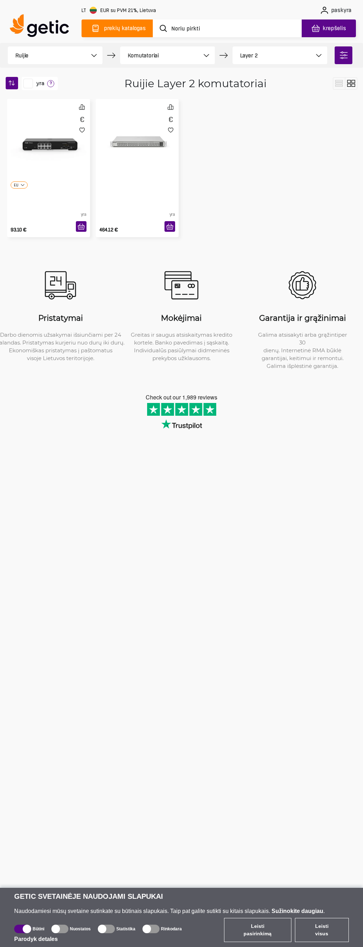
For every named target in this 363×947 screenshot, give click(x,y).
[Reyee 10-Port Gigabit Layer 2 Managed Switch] (48, 129)
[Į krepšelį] (81, 226)
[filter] (343, 55)
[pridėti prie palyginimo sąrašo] (81, 106)
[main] (42, 27)
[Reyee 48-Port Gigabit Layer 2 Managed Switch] (137, 129)
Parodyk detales (36, 939)
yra (40, 83)
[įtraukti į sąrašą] (82, 129)
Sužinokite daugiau (297, 911)
